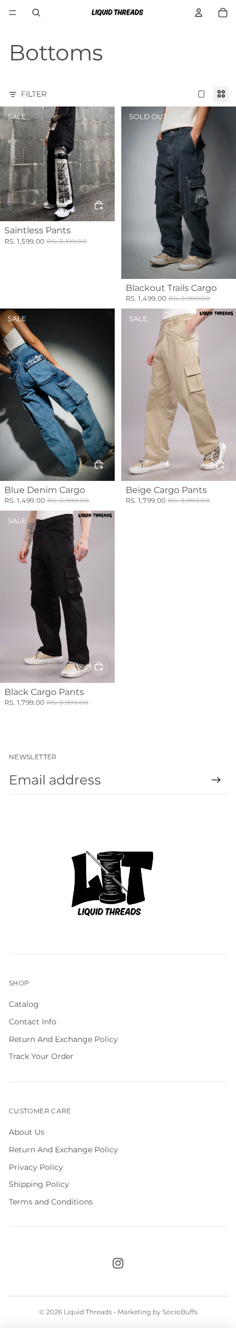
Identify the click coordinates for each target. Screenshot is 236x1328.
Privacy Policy (36, 1167)
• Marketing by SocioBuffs (156, 1312)
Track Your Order (41, 1056)
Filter (34, 94)
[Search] (36, 13)
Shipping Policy (39, 1184)
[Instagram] (118, 1263)
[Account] (199, 13)
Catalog (24, 1004)
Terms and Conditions (51, 1202)
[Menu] (12, 12)
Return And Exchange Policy (63, 1039)
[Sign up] (216, 780)
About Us (26, 1132)
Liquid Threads (88, 1312)
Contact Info (33, 1022)
